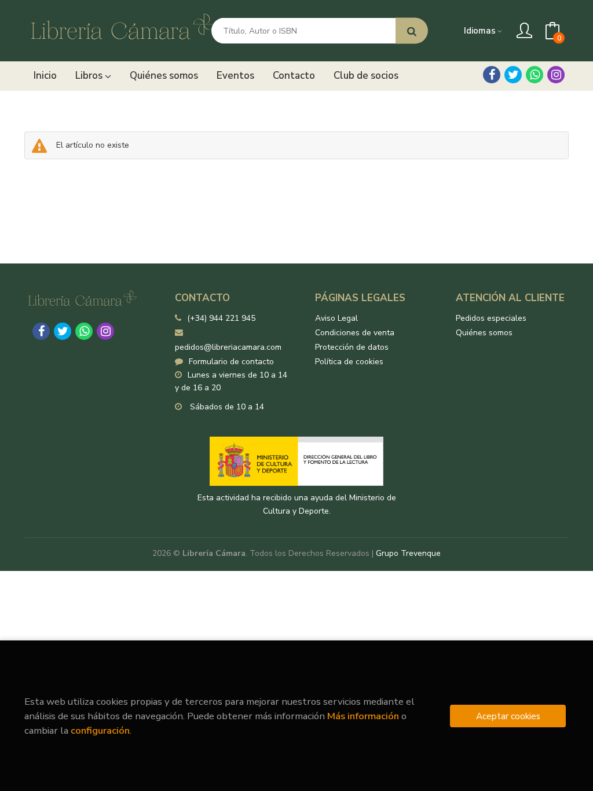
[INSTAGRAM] (556, 74)
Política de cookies (349, 361)
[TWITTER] (513, 74)
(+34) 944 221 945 (221, 318)
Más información (363, 716)
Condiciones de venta (354, 332)
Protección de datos (352, 347)
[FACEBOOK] (491, 74)
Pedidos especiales (491, 318)
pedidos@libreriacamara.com (228, 347)
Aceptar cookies (508, 716)
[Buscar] (412, 31)
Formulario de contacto (231, 361)
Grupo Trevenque (408, 553)
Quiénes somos (484, 332)
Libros (90, 75)
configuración (100, 730)
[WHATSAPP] (534, 74)
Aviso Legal (336, 318)
